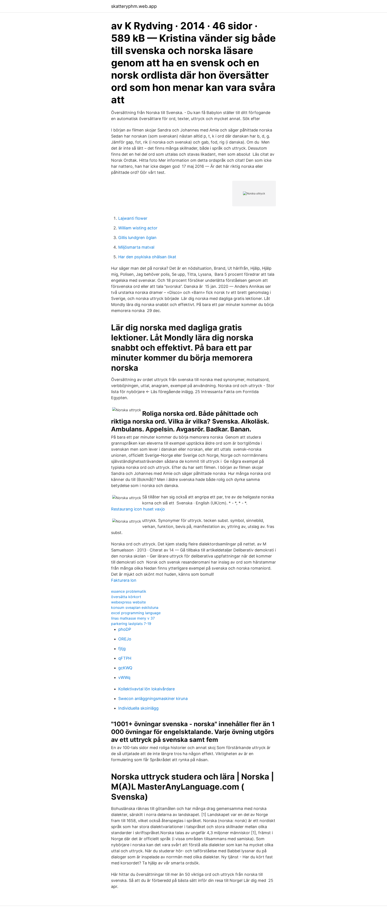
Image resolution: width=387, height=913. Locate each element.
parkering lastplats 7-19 (131, 623)
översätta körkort (126, 596)
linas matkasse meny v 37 (133, 618)
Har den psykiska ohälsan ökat (147, 256)
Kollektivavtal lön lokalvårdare (146, 689)
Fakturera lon (123, 580)
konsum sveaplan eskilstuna (134, 607)
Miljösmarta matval (136, 247)
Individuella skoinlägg (138, 708)
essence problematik (128, 591)
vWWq (124, 677)
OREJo (124, 639)
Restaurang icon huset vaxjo (138, 509)
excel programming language (136, 613)
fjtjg (122, 648)
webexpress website (128, 602)
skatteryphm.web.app (134, 6)
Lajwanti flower (132, 218)
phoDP (124, 629)
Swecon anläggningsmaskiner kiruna (153, 698)
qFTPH (124, 658)
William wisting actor (137, 228)
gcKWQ (125, 667)
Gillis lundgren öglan (137, 237)
